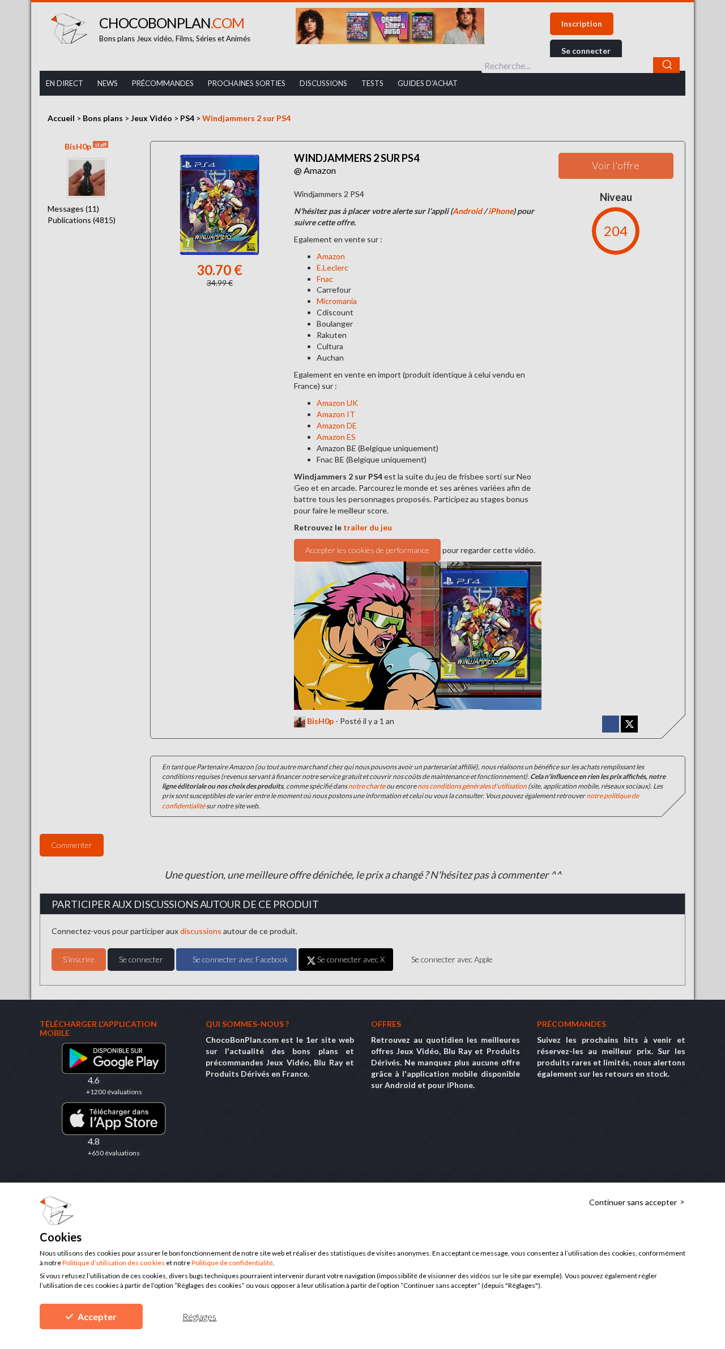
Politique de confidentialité (232, 1262)
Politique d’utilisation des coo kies (113, 1262)
